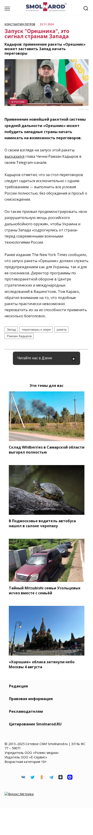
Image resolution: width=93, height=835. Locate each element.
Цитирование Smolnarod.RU (35, 724)
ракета (62, 329)
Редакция (18, 686)
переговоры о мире (36, 329)
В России (18, 101)
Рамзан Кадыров (19, 336)
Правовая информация (31, 698)
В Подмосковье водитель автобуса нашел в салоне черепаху (42, 523)
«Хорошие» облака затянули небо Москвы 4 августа (41, 664)
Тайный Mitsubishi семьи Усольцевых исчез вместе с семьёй (44, 590)
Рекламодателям (26, 711)
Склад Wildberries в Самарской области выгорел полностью (46, 450)
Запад (11, 329)
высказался (14, 156)
